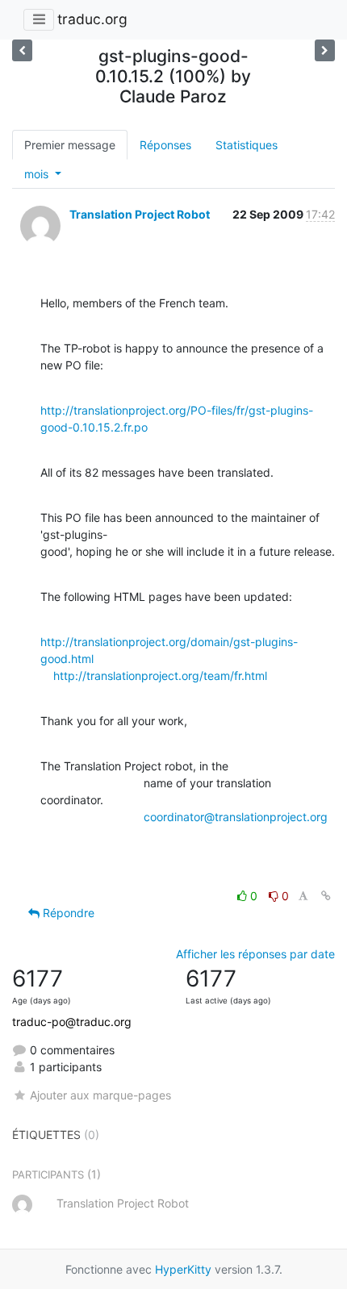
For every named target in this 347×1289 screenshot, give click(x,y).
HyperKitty (183, 1269)
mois (38, 174)
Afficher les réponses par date (255, 954)
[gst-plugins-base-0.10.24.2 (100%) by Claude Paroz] (325, 50)
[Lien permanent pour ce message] (326, 896)
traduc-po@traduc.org (72, 1021)
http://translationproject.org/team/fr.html (160, 675)
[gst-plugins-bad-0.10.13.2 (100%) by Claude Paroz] (22, 50)
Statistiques (246, 145)
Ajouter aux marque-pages (100, 1095)
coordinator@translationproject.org (236, 817)
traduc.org (92, 18)
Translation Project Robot (139, 214)
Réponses (165, 145)
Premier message (69, 145)
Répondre (67, 913)
